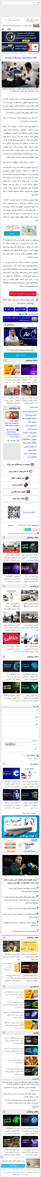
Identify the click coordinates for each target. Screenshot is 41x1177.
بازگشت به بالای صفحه (29, 813)
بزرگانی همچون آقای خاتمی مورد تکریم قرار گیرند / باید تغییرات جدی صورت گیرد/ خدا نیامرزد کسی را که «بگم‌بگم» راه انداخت (21, 900)
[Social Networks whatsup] (26, 314)
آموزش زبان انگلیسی (18, 491)
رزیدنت (28, 533)
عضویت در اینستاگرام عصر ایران (18, 464)
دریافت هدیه (13, 1166)
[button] (7, 29)
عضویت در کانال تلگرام (26, 162)
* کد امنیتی (35, 741)
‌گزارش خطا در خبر (35, 530)
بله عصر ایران (7, 162)
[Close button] (39, 1157)
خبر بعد (31, 309)
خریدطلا (12, 233)
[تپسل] (5, 325)
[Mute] (9, 344)
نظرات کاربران (21, 309)
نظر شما (36, 706)
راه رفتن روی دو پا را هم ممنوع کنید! (24, 931)
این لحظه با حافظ (18, 478)
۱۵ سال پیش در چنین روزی (18, 471)
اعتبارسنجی (36, 759)
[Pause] (6, 344)
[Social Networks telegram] (20, 314)
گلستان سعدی (17, 485)
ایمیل (36, 717)
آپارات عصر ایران (18, 498)
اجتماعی (30, 53)
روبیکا (15, 162)
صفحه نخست (36, 53)
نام (37, 710)
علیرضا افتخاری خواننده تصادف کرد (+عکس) (21, 908)
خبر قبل (10, 309)
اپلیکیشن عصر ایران (28, 512)
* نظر (36, 724)
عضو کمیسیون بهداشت (13, 533)
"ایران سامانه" (16, 1175)
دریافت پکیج (20, 355)
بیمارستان (22, 533)
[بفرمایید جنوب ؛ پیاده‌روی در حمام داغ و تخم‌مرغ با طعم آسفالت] (12, 415)
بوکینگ (30, 759)
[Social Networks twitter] (23, 314)
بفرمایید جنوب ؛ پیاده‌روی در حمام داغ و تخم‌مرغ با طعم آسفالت (12, 423)
